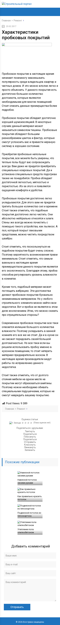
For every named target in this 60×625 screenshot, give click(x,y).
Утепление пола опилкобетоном (26, 531)
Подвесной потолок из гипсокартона (29, 514)
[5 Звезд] (31, 423)
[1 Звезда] (15, 423)
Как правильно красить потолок (30, 498)
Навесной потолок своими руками (27, 481)
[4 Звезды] (28, 423)
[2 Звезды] (23, 423)
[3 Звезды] (25, 423)
